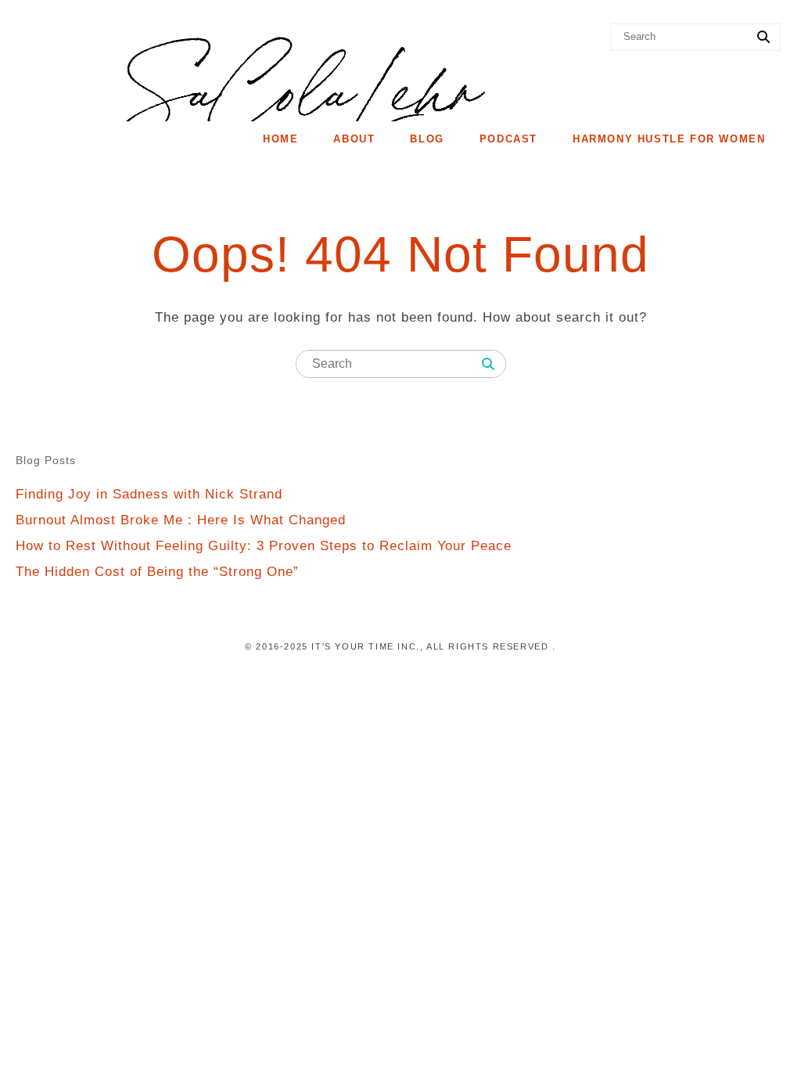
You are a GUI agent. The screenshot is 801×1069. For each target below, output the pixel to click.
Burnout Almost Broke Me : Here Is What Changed (181, 520)
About (354, 139)
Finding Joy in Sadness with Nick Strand (149, 494)
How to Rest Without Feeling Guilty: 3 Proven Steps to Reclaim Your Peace (264, 545)
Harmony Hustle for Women (669, 139)
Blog (427, 139)
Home (280, 139)
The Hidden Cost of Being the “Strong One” (157, 571)
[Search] (763, 37)
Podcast (508, 139)
